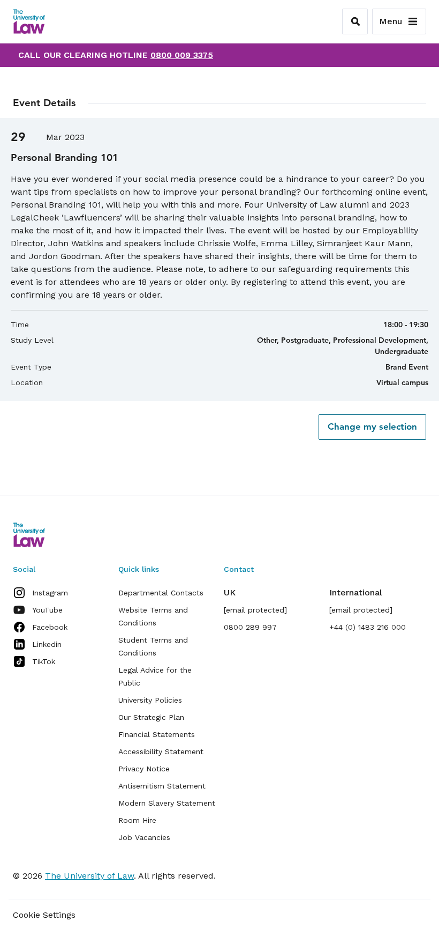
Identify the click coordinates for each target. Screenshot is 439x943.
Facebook (49, 627)
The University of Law (89, 876)
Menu (390, 21)
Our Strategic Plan (151, 717)
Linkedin (47, 644)
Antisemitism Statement (162, 786)
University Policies (150, 700)
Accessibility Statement (160, 751)
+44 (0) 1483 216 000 (367, 627)
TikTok (43, 661)
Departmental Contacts (160, 592)
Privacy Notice (144, 768)
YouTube (47, 610)
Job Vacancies (144, 837)
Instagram (50, 592)
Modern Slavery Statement (166, 803)
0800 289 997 (250, 627)
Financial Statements (156, 734)
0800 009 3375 (181, 55)
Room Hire (137, 820)
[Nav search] (355, 21)
